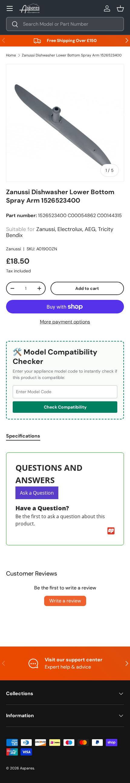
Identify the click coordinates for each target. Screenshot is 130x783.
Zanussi (13, 249)
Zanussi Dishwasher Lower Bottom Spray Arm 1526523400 (72, 55)
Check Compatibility (65, 407)
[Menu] (9, 8)
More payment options (65, 322)
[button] (120, 8)
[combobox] (65, 24)
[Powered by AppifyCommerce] (111, 530)
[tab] (23, 436)
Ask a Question (37, 492)
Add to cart (87, 288)
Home (11, 55)
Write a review (65, 601)
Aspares (27, 768)
